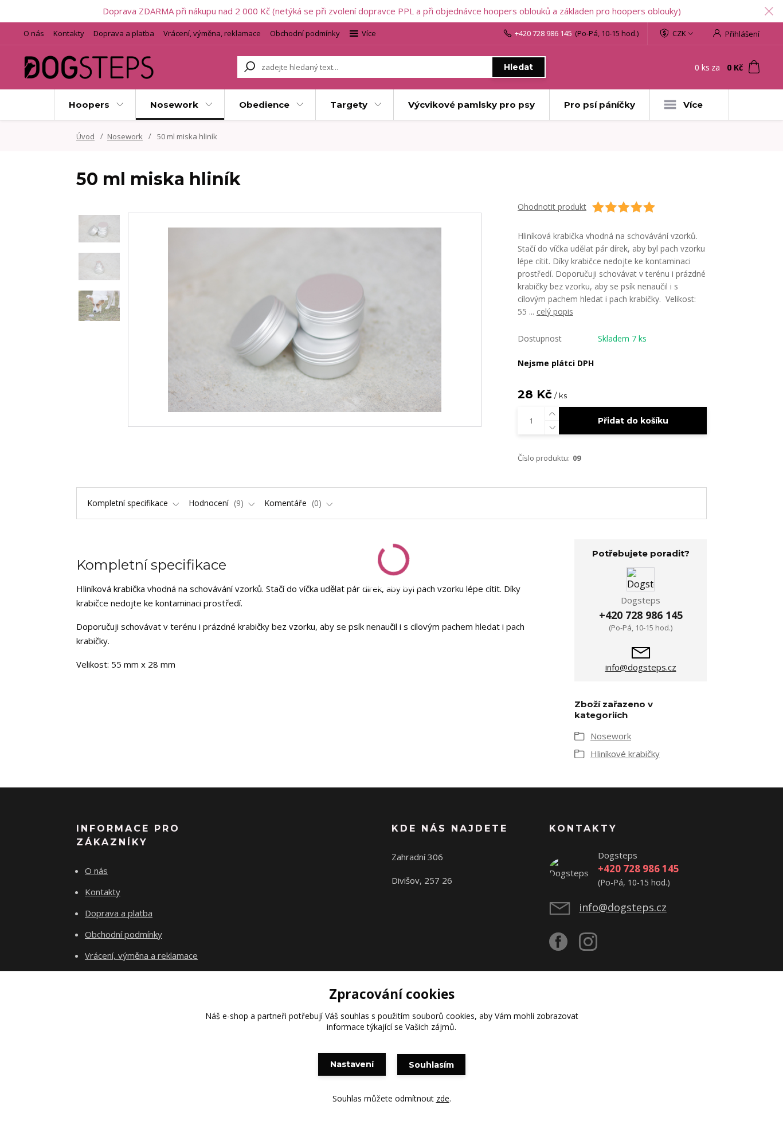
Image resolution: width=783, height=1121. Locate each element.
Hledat (518, 67)
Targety (348, 104)
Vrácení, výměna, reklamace (212, 33)
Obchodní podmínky (305, 33)
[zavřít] (768, 11)
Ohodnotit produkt (552, 206)
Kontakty (68, 33)
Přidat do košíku (633, 421)
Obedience (264, 104)
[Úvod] (89, 67)
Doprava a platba (123, 33)
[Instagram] (594, 946)
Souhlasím (431, 1065)
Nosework (174, 104)
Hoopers (89, 104)
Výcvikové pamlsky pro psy (471, 104)
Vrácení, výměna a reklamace (141, 955)
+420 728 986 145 (543, 33)
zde (442, 1098)
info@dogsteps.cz (640, 667)
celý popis (555, 311)
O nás (34, 33)
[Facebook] (564, 946)
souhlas (354, 1015)
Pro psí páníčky (599, 104)
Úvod (85, 136)
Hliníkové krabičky (625, 753)
